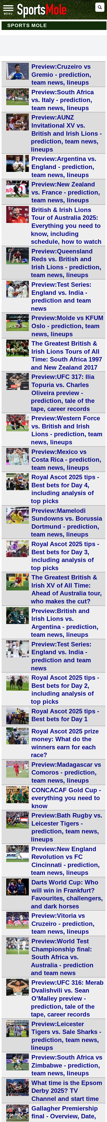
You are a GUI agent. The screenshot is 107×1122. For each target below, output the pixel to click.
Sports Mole (27, 25)
